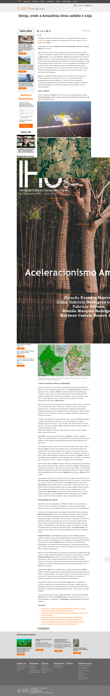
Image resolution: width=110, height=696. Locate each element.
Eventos (58, 1)
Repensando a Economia (35, 670)
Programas (35, 1)
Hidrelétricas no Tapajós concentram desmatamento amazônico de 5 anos (63, 608)
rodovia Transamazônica (81, 224)
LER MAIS (22, 53)
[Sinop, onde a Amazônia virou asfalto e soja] (49, 31)
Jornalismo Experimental (47, 670)
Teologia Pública (33, 667)
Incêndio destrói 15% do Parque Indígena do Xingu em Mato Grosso (61, 619)
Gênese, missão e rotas (22, 665)
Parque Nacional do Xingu (56, 198)
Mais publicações (58, 665)
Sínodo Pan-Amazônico (83, 677)
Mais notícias (44, 665)
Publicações (50, 1)
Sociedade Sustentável (34, 672)
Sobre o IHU (27, 1)
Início (19, 1)
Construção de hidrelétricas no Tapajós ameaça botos (57, 611)
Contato (75, 1)
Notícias (43, 1)
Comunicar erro (43, 628)
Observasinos (32, 665)
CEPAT (18, 670)
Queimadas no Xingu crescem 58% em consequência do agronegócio (62, 617)
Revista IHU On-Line (58, 667)
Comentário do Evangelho (84, 665)
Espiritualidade (67, 1)
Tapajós (84, 597)
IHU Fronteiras (32, 669)
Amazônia (41, 40)
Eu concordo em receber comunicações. (26, 117)
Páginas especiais (45, 669)
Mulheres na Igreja (82, 679)
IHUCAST (43, 672)
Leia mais (21, 348)
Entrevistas (44, 667)
